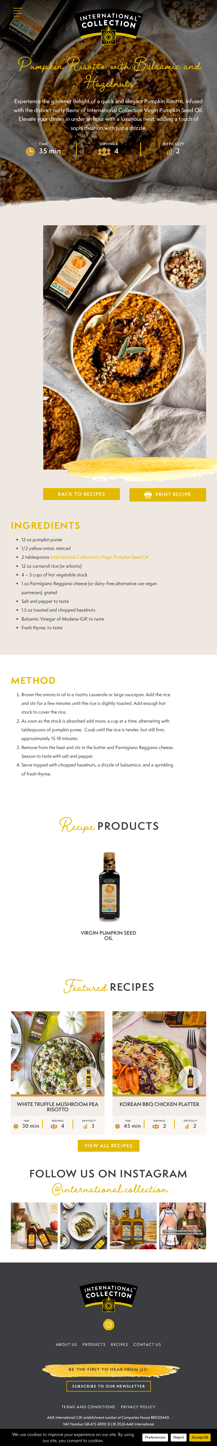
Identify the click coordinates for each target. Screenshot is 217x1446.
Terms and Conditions (89, 1406)
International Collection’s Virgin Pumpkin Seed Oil (99, 557)
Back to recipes (81, 494)
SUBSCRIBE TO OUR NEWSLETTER (108, 1386)
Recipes (119, 1344)
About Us (67, 1344)
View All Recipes (108, 1145)
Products (94, 1344)
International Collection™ (108, 26)
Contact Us (147, 1344)
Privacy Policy (138, 1406)
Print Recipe (173, 494)
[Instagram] (108, 1324)
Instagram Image (34, 1225)
